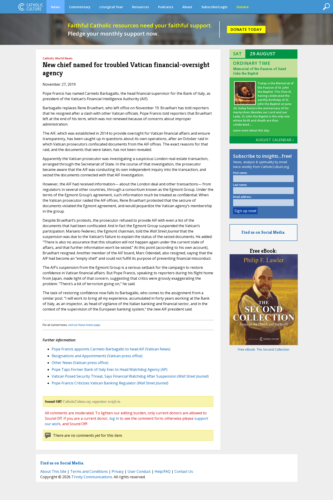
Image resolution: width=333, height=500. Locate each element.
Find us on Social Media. (263, 232)
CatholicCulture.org (30, 7)
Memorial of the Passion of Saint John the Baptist (259, 71)
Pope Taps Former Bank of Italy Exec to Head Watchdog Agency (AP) (109, 369)
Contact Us (183, 471)
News (55, 7)
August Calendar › (275, 139)
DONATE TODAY (246, 29)
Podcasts (165, 7)
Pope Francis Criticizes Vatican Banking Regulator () (110, 383)
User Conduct (139, 471)
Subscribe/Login (214, 7)
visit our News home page (84, 325)
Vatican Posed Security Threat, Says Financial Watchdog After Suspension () (130, 376)
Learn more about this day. (251, 130)
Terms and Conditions (89, 471)
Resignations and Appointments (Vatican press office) (97, 355)
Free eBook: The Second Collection (263, 349)
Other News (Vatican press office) (80, 362)
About (187, 7)
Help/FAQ (162, 471)
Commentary (79, 7)
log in (114, 418)
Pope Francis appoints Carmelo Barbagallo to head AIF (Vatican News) (111, 349)
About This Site (53, 471)
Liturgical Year (111, 7)
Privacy (118, 471)
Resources (140, 7)
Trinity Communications (91, 476)
